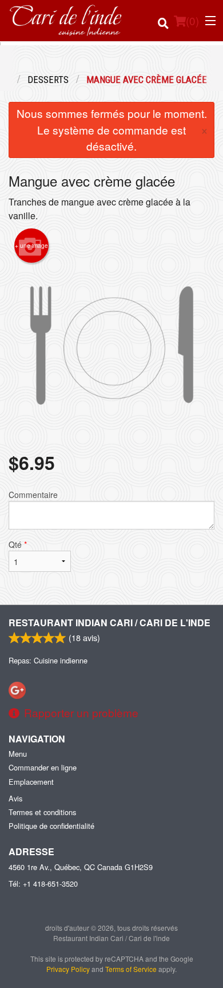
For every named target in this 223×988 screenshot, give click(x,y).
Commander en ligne (43, 767)
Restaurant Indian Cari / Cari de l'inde (109, 622)
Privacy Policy (68, 969)
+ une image (31, 246)
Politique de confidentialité (51, 825)
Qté (18, 544)
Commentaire (33, 494)
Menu (18, 753)
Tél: (43, 883)
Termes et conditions (42, 812)
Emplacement (31, 781)
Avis (15, 798)
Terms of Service (131, 969)
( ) (192, 20)
